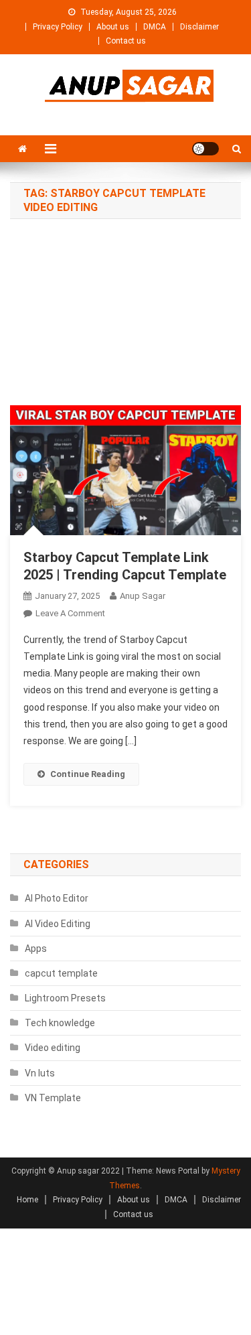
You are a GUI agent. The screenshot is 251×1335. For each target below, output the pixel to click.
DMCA (154, 26)
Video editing (52, 1047)
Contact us (126, 41)
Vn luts (40, 1073)
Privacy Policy (57, 26)
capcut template (61, 973)
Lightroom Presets (65, 998)
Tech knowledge (60, 1022)
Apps (36, 948)
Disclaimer (199, 26)
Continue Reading (87, 774)
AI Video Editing (57, 923)
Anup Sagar (142, 596)
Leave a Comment (70, 613)
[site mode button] (205, 148)
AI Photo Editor (56, 898)
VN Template (53, 1098)
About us (112, 26)
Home (27, 1199)
